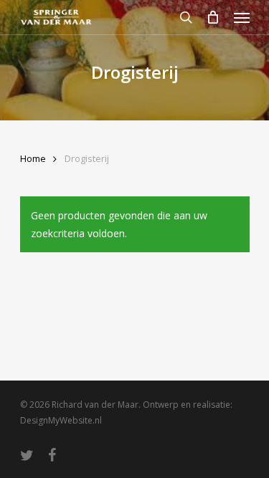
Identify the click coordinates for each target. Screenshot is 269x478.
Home (33, 158)
